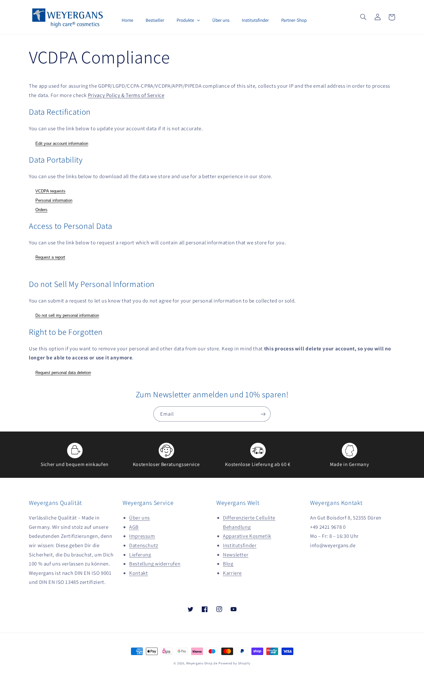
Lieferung (140, 554)
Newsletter (235, 554)
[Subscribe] (263, 414)
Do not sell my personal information (67, 315)
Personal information (53, 200)
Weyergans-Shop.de (202, 663)
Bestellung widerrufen (154, 563)
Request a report (50, 257)
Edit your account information (61, 143)
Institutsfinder (239, 545)
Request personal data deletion (63, 372)
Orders (41, 209)
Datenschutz (143, 545)
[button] (363, 17)
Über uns (139, 517)
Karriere (232, 573)
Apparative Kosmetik (247, 536)
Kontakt (138, 573)
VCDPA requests (50, 191)
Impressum (142, 536)
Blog (228, 563)
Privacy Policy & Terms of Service (126, 95)
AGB (134, 527)
